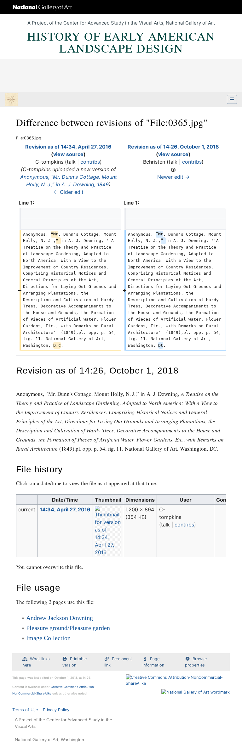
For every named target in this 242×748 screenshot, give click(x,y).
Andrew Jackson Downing (59, 617)
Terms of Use (25, 709)
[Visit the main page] (11, 100)
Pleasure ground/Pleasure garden (68, 627)
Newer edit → (173, 177)
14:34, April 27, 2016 (65, 509)
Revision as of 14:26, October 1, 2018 (173, 146)
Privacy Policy (56, 709)
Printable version (74, 661)
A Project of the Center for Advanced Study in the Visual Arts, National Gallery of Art (121, 23)
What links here (36, 661)
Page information (153, 661)
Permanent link (118, 661)
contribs (90, 162)
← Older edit (69, 192)
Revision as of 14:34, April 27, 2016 (68, 146)
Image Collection (48, 637)
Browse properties (196, 661)
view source (68, 154)
